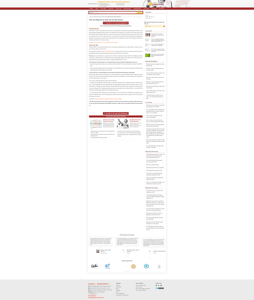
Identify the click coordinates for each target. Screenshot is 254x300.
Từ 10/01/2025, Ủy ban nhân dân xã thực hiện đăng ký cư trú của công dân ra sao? (155, 228)
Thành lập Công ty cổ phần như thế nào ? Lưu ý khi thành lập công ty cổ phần (154, 97)
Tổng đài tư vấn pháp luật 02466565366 (116, 23)
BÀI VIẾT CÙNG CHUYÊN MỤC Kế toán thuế (115, 116)
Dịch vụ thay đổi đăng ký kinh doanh (143, 288)
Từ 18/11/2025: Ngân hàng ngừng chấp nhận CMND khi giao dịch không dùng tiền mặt (155, 196)
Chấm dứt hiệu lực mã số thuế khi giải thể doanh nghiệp (105, 42)
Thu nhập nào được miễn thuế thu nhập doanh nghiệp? (129, 132)
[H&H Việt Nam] (146, 266)
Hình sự (117, 291)
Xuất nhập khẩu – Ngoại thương (122, 295)
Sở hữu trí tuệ (118, 8)
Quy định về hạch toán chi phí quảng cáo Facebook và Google (135, 121)
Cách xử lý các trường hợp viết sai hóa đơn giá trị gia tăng (108, 121)
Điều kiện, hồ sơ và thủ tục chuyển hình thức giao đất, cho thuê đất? (158, 35)
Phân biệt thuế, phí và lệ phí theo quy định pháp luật (129, 131)
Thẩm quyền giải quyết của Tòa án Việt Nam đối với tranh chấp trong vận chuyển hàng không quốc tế (155, 156)
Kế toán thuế (111, 8)
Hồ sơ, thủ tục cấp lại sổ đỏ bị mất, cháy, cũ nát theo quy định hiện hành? (158, 50)
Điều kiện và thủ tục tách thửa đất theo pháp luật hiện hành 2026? (157, 55)
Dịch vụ (147, 15)
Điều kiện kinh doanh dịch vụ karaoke (155, 167)
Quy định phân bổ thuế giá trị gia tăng (99, 137)
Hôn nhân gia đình (127, 8)
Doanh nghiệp (103, 8)
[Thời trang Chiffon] (94, 266)
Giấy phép (118, 290)
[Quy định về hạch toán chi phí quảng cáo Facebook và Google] (123, 124)
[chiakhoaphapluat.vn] (93, 3)
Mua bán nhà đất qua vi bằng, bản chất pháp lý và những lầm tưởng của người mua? (155, 141)
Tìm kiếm (139, 12)
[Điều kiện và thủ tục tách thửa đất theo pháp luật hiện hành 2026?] (147, 55)
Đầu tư (117, 288)
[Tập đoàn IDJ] (107, 266)
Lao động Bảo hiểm (137, 8)
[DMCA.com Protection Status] (160, 288)
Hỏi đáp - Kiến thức (101, 16)
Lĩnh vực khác (146, 8)
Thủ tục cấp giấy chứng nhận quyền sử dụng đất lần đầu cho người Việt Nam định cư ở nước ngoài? (158, 40)
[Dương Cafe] (133, 266)
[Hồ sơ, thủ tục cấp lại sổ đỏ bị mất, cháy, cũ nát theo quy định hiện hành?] (147, 50)
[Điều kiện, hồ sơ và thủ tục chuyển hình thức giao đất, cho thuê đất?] (147, 35)
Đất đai (97, 8)
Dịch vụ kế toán (139, 286)
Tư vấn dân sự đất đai (121, 3)
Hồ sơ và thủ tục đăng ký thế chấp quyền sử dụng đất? (157, 45)
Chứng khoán (118, 286)
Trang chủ (91, 8)
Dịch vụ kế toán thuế (120, 4)
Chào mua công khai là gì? (152, 164)
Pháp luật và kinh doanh (151, 151)
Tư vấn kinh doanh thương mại (104, 4)
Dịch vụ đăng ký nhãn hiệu (141, 290)
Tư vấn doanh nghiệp (103, 6)
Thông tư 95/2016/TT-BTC (108, 51)
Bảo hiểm (118, 285)
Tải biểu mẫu (154, 8)
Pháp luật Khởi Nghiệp (151, 61)
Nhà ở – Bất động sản (120, 293)
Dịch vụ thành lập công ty (141, 285)
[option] (100, 245)
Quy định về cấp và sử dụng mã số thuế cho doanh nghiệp (108, 98)
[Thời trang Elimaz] (159, 266)
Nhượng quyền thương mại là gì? (154, 170)
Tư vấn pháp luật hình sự (103, 3)
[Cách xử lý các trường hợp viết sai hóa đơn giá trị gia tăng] (96, 124)
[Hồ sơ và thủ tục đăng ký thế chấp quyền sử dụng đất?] (147, 45)
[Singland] (120, 266)
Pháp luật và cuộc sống (151, 187)
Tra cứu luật (161, 8)
